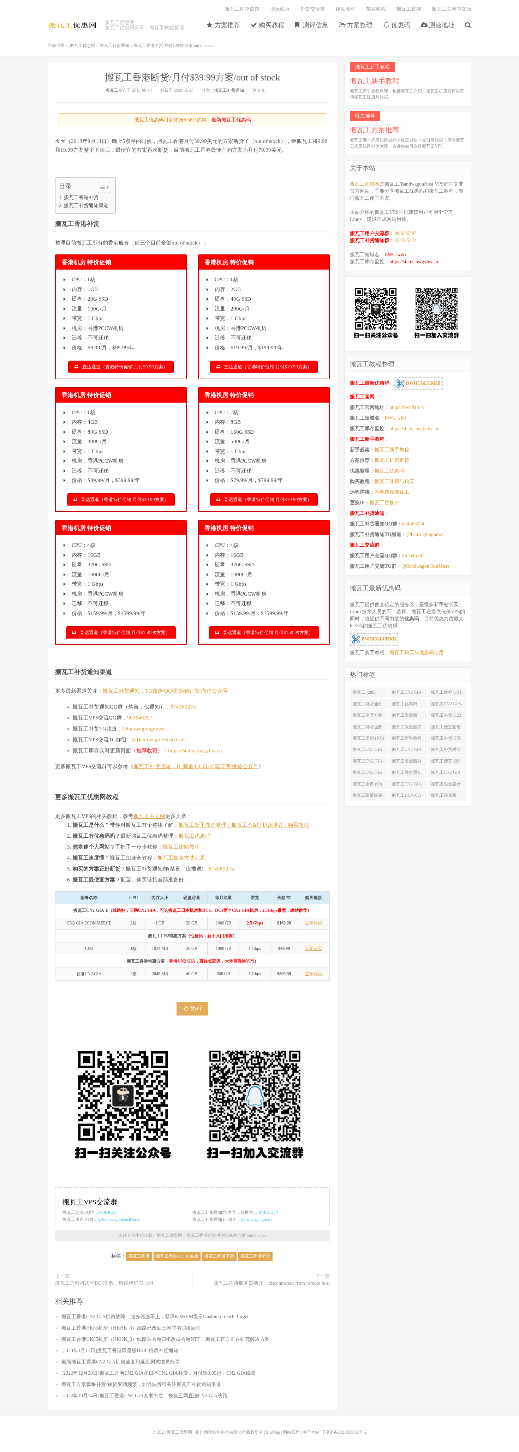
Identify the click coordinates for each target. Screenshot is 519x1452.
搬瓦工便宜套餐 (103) (446, 728)
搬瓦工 (112, 90)
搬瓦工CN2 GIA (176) (407, 694)
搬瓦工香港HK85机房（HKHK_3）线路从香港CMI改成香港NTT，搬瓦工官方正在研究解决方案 (165, 1339)
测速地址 (440, 25)
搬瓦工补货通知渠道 (86, 205)
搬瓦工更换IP (384, 502)
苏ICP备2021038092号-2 (344, 1432)
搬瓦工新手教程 (392, 449)
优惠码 (399, 25)
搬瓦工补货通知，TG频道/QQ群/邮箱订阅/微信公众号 (165, 691)
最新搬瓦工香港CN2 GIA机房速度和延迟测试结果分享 (120, 1361)
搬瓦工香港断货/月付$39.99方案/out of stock (192, 77)
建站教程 (346, 9)
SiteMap (273, 1432)
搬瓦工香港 (139, 1256)
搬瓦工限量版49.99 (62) (444, 797)
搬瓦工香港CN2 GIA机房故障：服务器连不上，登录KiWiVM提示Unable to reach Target (155, 1316)
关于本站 (311, 1432)
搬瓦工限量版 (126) (404, 717)
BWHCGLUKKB (423, 383)
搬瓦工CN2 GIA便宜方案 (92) (367, 751)
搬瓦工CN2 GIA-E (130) (446, 705)
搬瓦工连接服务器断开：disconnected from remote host (272, 1283)
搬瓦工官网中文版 (451, 9)
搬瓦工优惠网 (72, 25)
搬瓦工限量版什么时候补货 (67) (446, 785)
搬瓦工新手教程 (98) (407, 739)
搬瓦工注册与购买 (394, 481)
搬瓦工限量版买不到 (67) (367, 797)
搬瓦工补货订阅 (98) (446, 739)
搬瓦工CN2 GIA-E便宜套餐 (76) (446, 774)
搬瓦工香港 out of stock (177, 1256)
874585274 (183, 707)
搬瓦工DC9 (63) (406, 795)
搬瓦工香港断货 (255, 1256)
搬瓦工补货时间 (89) (446, 751)
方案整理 (358, 25)
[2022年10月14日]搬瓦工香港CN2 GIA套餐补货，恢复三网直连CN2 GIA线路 (144, 1395)
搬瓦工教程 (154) (447, 692)
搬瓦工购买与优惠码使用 (416, 652)
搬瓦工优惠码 (194, 836)
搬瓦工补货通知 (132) (367, 705)
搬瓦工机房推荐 (392, 460)
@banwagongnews (143, 728)
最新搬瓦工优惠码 (231, 119)
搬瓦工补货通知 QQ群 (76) (407, 774)
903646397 (140, 718)
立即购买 (313, 923)
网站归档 (291, 1432)
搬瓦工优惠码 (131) (404, 705)
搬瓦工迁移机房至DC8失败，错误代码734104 (104, 1283)
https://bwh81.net (406, 407)
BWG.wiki (395, 254)
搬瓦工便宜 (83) (445, 761)
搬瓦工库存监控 (242, 9)
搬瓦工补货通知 (114, 45)
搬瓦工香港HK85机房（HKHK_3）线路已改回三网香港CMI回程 (131, 1328)
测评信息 (314, 25)
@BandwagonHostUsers (159, 739)
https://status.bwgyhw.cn (195, 750)
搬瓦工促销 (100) (368, 738)
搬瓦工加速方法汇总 (181, 858)
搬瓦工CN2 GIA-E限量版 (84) (368, 762)
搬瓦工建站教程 (181, 847)
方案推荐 (226, 25)
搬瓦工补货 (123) (447, 715)
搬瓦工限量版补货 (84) (407, 762)
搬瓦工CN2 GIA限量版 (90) (407, 751)
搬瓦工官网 (408, 9)
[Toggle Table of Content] (100, 187)
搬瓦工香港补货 (81, 197)
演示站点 (280, 9)
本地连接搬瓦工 (392, 492)
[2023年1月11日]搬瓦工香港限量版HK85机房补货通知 (119, 1350)
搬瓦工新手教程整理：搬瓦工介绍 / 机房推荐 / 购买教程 (244, 825)
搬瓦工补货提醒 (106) (367, 728)
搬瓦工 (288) (364, 692)
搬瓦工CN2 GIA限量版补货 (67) (407, 785)
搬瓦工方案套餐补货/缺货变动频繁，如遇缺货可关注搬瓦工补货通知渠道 (141, 1384)
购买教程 (270, 25)
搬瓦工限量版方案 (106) (407, 728)
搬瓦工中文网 (149, 816)
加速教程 (376, 9)
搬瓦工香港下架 (219, 1256)
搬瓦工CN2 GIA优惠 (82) (367, 774)
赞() (195, 1008)
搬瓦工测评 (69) (367, 784)
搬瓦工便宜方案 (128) (367, 717)
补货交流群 (312, 9)
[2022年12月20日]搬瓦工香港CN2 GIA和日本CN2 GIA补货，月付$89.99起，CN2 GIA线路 (158, 1373)
